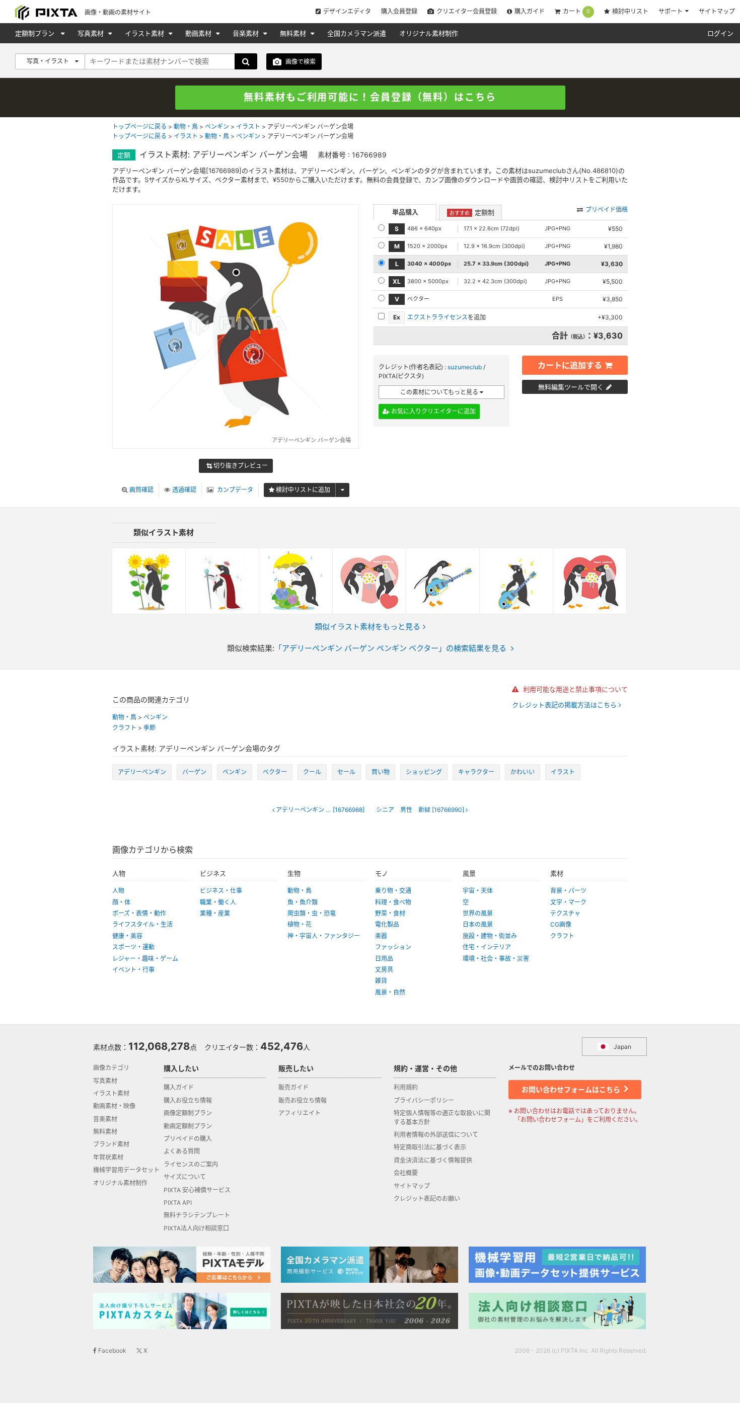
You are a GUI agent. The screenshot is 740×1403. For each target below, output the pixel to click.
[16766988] (320, 810)
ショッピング (424, 772)
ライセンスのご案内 (191, 1164)
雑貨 (381, 980)
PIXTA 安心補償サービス (197, 1190)
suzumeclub (465, 367)
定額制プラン (35, 33)
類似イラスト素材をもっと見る (367, 626)
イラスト (248, 126)
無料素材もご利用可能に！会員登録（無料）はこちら (370, 97)
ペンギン (217, 126)
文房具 (384, 969)
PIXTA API (178, 1202)
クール (312, 772)
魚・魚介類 (302, 902)
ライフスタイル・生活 (142, 924)
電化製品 (387, 924)
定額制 (472, 212)
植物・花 (299, 924)
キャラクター (476, 772)
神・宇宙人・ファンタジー (323, 936)
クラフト (124, 727)
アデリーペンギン (142, 772)
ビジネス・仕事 (221, 890)
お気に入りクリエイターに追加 (433, 411)
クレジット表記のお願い (427, 1198)
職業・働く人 (218, 902)
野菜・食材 (390, 913)
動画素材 (199, 33)
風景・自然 (390, 992)
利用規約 (406, 1087)
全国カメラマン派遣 (356, 33)
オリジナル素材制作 (428, 33)
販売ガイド (293, 1087)
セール (346, 772)
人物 (118, 890)
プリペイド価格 (606, 209)
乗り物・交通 (393, 890)
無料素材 (294, 33)
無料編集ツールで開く (571, 387)
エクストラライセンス (437, 317)
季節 (149, 727)
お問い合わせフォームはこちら (572, 1089)
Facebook (111, 1350)
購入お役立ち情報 (188, 1100)
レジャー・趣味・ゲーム (145, 958)
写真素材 (92, 33)
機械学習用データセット (126, 1170)
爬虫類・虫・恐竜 (311, 913)
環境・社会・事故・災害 (496, 958)
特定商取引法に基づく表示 (430, 1147)
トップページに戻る (139, 126)
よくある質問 (182, 1151)
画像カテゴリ (111, 1067)
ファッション (393, 947)
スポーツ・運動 (133, 947)
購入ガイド (529, 11)
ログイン (720, 33)
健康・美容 (127, 936)
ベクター (275, 772)
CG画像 (560, 924)
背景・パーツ (568, 890)
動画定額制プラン (188, 1126)
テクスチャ (565, 913)
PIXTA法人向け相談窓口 (196, 1228)
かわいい (522, 772)
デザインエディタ (347, 11)
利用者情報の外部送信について (436, 1134)
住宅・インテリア (487, 947)
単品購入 (405, 212)
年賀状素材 (108, 1157)
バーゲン (194, 772)
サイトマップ (717, 11)
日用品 (384, 958)
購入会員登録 (399, 11)
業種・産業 (215, 913)
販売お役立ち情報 (302, 1100)
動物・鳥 (186, 126)
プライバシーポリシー (424, 1100)
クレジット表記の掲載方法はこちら (565, 705)
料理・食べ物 (393, 902)
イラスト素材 (145, 33)
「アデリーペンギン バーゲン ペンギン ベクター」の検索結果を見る (390, 648)
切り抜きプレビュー (240, 465)
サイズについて (185, 1177)
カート (576, 12)
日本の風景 (478, 924)
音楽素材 (247, 33)
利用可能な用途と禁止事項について (574, 689)
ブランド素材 (111, 1144)
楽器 (381, 936)
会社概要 (406, 1173)
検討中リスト (630, 11)
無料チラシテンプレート (197, 1215)
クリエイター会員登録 (466, 11)
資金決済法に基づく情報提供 (433, 1160)
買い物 (381, 772)
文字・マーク (568, 902)
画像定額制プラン (188, 1113)
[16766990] (421, 810)
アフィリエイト (299, 1113)
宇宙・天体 (478, 890)
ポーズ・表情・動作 (139, 913)
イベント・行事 (133, 969)
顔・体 (121, 902)
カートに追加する (570, 365)
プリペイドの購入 (188, 1138)
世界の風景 (478, 913)
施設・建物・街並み (490, 936)
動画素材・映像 (114, 1106)
